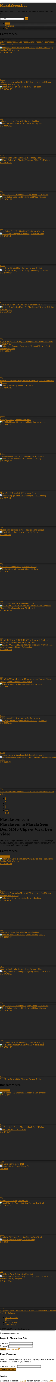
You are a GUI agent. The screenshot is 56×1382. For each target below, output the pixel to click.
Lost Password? (13, 1349)
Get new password (8, 1369)
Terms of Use (10, 1325)
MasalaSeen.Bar (13, 5)
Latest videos (5, 42)
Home (7, 23)
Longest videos (34, 42)
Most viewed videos (19, 42)
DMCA (8, 1320)
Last (7, 813)
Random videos (6, 44)
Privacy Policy (11, 1322)
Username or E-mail (8, 1366)
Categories (9, 26)
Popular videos (47, 42)
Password (4, 1346)
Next (7, 810)
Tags (7, 28)
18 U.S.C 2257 (11, 1317)
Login (3, 1349)
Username (4, 1343)
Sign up (23, 1381)
